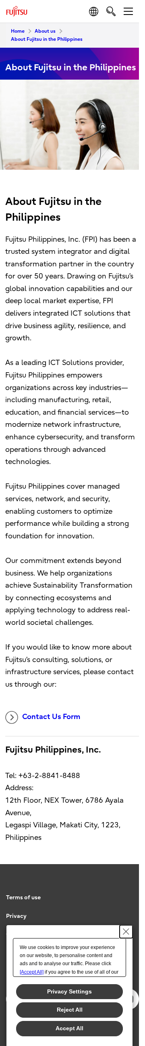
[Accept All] (32, 972)
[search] (111, 11)
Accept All (69, 1028)
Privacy (16, 916)
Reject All (70, 1009)
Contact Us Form (52, 717)
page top (125, 890)
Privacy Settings (69, 991)
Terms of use (23, 897)
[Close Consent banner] (126, 931)
